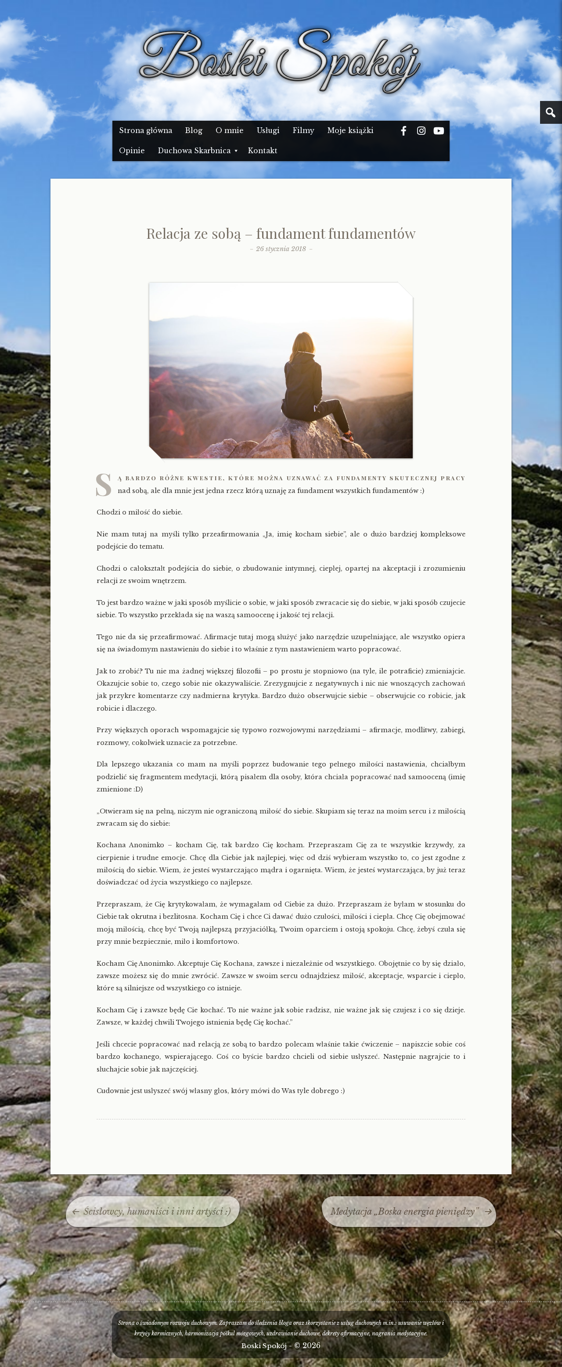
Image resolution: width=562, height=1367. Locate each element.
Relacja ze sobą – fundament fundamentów (281, 232)
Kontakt (262, 151)
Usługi (268, 130)
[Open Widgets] (551, 112)
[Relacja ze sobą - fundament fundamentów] (281, 456)
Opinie (132, 151)
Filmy (303, 130)
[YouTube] (438, 130)
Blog (193, 130)
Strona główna (145, 130)
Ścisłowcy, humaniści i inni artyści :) (157, 1211)
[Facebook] (403, 130)
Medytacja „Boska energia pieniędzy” (405, 1211)
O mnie (230, 130)
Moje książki (351, 130)
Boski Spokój (264, 1346)
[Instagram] (421, 130)
